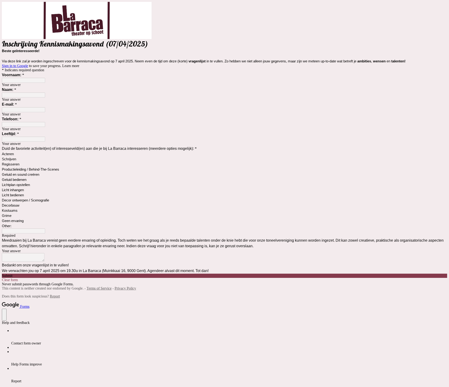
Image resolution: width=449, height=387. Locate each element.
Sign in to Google (15, 66)
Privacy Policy (125, 288)
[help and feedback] (4, 315)
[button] (224, 276)
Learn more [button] (70, 66)
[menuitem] (229, 337)
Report (55, 296)
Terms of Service (99, 288)
